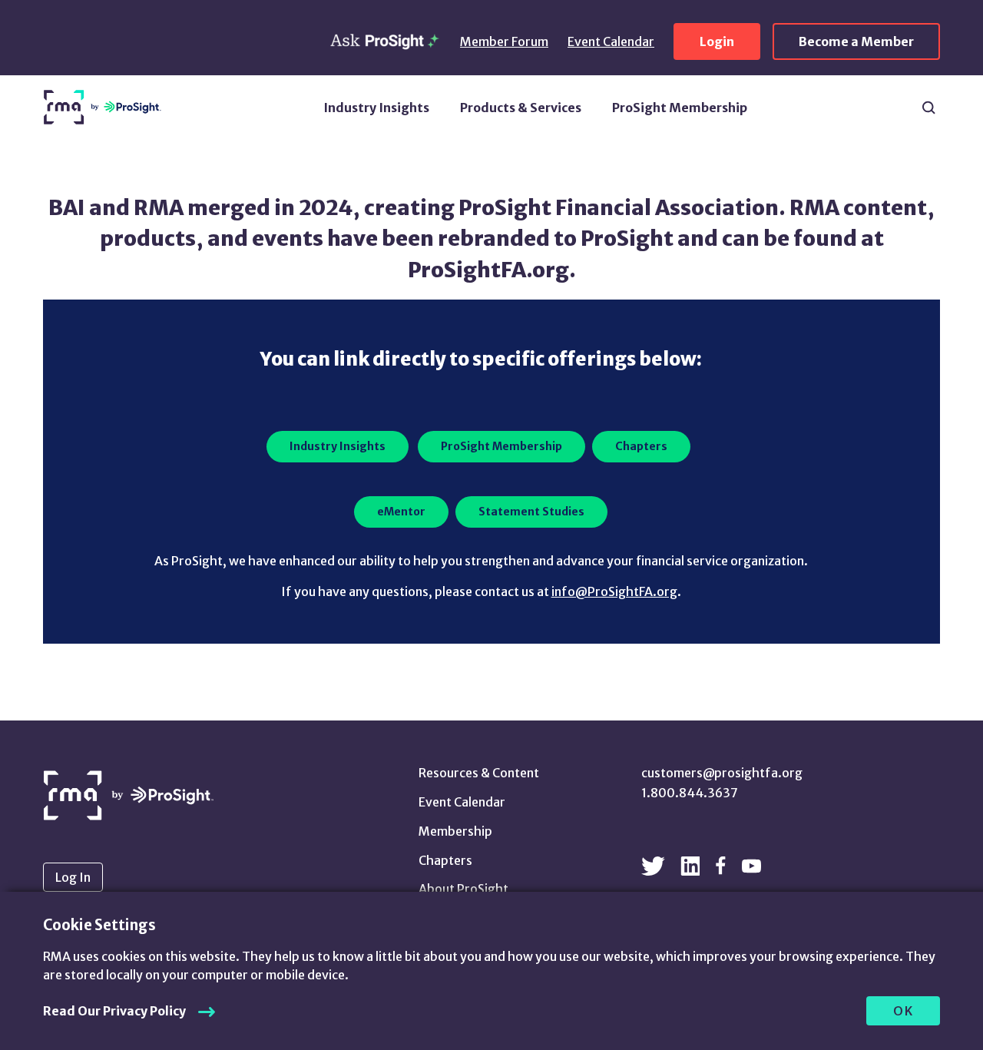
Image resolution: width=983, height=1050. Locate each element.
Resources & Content (479, 772)
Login (717, 41)
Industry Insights (376, 107)
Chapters (445, 860)
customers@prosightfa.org (722, 772)
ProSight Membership (679, 107)
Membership (455, 831)
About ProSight (463, 888)
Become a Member (856, 41)
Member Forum (504, 41)
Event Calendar (611, 41)
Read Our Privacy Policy (114, 1011)
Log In (73, 877)
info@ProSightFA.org (614, 591)
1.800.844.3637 (689, 792)
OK (903, 1011)
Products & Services (520, 107)
